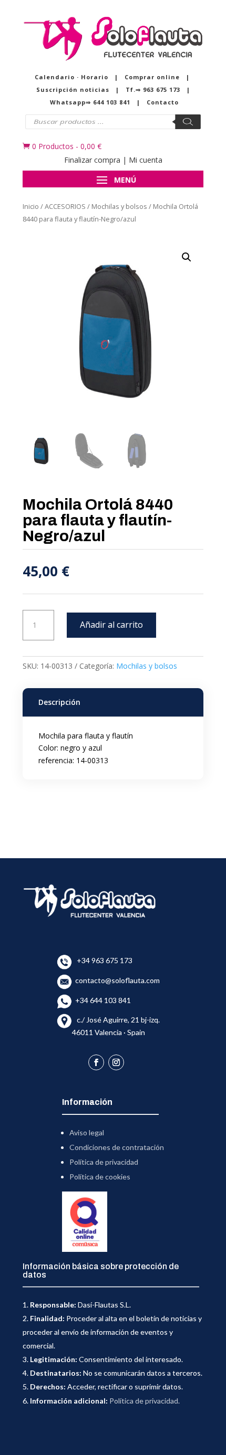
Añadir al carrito (111, 624)
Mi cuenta (145, 160)
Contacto (163, 102)
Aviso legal (86, 1132)
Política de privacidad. (144, 1400)
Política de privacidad (103, 1161)
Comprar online (152, 77)
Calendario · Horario (71, 77)
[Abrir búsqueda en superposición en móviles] (113, 121)
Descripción (59, 702)
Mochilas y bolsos (119, 206)
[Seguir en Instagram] (116, 1062)
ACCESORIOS (65, 206)
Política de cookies (99, 1176)
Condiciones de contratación (116, 1147)
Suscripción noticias (72, 89)
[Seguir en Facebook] (96, 1062)
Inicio (31, 206)
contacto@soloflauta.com (116, 980)
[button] (186, 257)
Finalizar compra (92, 160)
